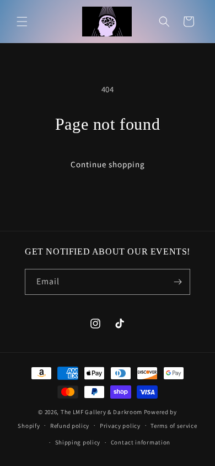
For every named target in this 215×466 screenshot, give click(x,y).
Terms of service (173, 426)
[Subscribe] (177, 282)
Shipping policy (78, 442)
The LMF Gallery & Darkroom (101, 412)
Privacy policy (120, 426)
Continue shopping (108, 164)
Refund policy (69, 426)
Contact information (140, 442)
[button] (22, 21)
